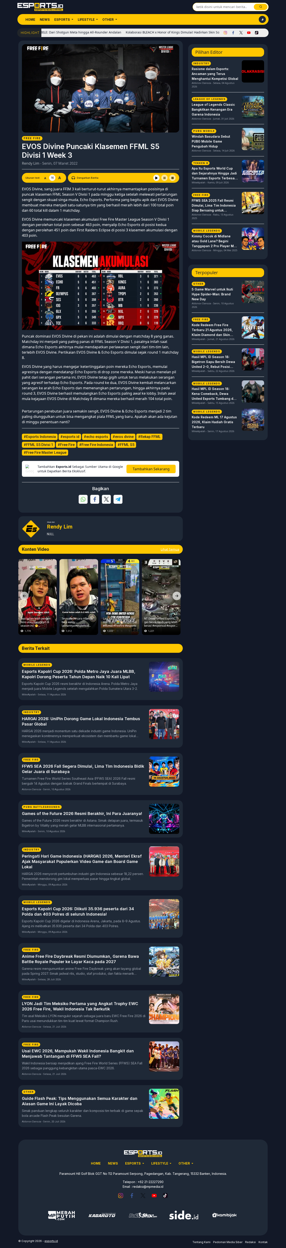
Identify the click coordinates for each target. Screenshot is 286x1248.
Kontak (263, 1242)
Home (30, 19)
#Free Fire (66, 445)
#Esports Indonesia (40, 437)
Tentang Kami (201, 1242)
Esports (62, 19)
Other (108, 19)
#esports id (69, 437)
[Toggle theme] (262, 19)
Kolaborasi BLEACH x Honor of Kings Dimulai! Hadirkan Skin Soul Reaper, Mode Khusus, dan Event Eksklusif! (177, 32)
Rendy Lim (30, 163)
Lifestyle (86, 19)
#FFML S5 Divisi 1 (38, 445)
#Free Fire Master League (45, 452)
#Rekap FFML (149, 437)
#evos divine (123, 437)
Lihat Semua (170, 549)
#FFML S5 (126, 445)
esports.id (51, 1241)
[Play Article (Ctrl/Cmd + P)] (156, 178)
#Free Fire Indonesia (96, 445)
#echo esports (96, 437)
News (45, 19)
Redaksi (250, 1242)
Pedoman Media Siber (227, 1242)
